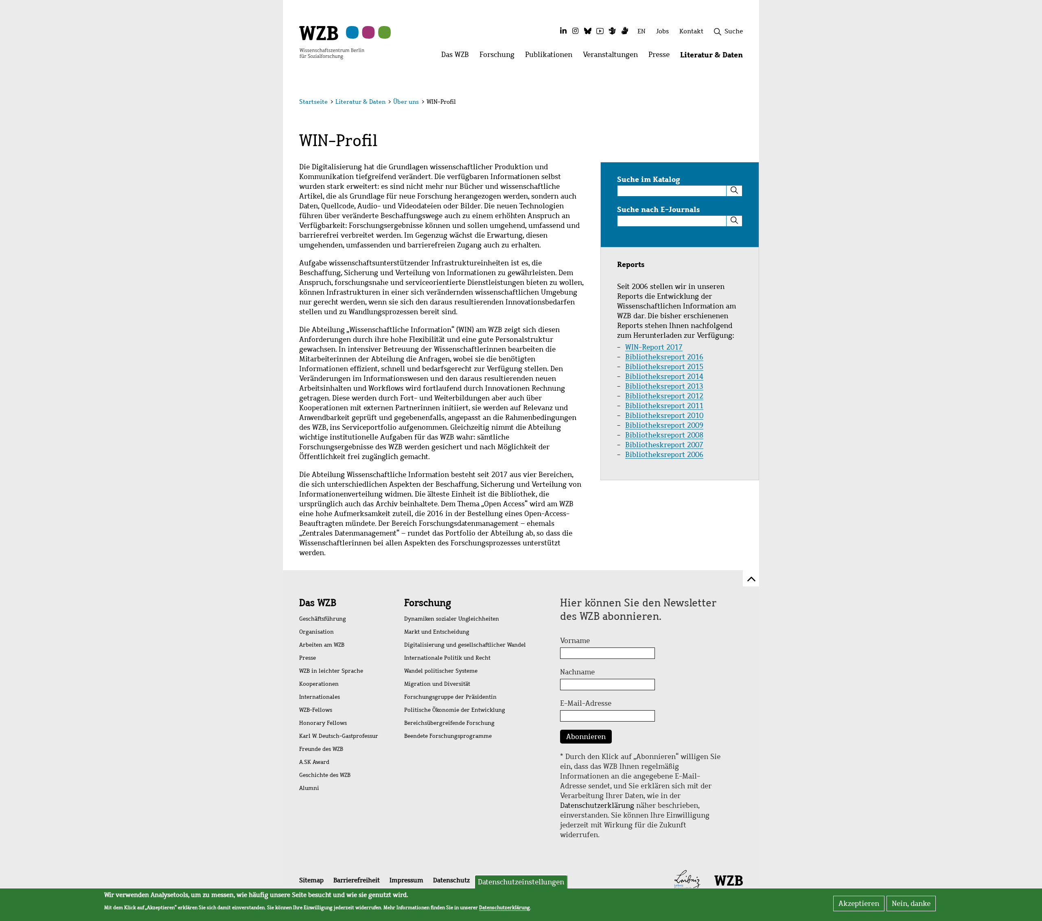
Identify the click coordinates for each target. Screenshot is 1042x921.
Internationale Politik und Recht (447, 658)
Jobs (662, 31)
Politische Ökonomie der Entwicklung (454, 710)
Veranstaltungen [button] (613, 56)
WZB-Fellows (315, 710)
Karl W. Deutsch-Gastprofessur (338, 736)
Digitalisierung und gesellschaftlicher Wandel (465, 645)
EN (641, 31)
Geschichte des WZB (324, 775)
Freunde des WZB (321, 749)
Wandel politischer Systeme (440, 671)
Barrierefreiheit (356, 880)
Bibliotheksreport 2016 (664, 357)
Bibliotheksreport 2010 (664, 415)
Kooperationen (319, 684)
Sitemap (311, 880)
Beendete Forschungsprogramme (448, 736)
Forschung (427, 602)
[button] (744, 103)
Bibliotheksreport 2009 (664, 425)
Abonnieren (586, 737)
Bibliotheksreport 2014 (664, 376)
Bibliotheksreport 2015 (664, 367)
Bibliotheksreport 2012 (664, 396)
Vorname (575, 640)
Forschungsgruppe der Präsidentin (450, 697)
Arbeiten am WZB (321, 645)
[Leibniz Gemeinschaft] (687, 880)
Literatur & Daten (360, 102)
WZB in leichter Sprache (331, 671)
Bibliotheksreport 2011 (664, 406)
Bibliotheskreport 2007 (664, 445)
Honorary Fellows (323, 723)
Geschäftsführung (322, 619)
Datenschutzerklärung (597, 805)
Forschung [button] (499, 56)
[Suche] (734, 191)
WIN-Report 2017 (654, 347)
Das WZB (317, 602)
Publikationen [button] (551, 56)
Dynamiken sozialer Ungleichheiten (451, 619)
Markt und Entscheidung (436, 632)
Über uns (406, 102)
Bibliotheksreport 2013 (664, 386)
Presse (307, 658)
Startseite (313, 102)
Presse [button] (661, 56)
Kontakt (691, 31)
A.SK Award (314, 762)
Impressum (406, 880)
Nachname (577, 672)
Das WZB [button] (457, 56)
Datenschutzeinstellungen (521, 882)
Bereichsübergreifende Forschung (449, 723)
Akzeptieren (858, 903)
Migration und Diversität (437, 684)
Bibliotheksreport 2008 (664, 435)
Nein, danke (911, 903)
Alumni (309, 788)
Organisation (316, 632)
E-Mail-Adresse (585, 703)
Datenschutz (451, 880)
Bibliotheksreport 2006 (664, 454)
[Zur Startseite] (331, 42)
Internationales (319, 697)
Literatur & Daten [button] (714, 56)
